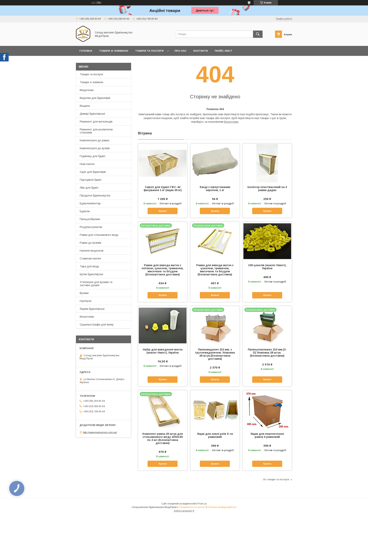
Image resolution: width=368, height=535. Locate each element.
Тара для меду (89, 266)
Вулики (84, 293)
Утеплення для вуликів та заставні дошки (96, 284)
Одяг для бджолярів (93, 171)
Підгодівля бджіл (90, 179)
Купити (163, 211)
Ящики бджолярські (92, 308)
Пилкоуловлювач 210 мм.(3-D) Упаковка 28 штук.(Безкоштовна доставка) (267, 352)
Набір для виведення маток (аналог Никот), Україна (162, 351)
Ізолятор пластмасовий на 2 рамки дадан (267, 189)
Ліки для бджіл (89, 187)
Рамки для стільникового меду (99, 234)
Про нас (180, 50)
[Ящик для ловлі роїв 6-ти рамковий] (215, 409)
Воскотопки (231, 121)
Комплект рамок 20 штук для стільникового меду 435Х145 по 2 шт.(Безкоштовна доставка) (162, 438)
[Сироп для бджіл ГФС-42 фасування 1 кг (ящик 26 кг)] (162, 163)
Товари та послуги (149, 50)
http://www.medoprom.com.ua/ (100, 432)
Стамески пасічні (90, 258)
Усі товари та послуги (276, 479)
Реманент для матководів (96, 121)
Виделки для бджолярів (95, 97)
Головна (85, 50)
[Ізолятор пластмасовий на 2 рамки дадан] (267, 163)
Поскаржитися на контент (192, 507)
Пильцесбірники (90, 219)
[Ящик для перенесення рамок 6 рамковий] (267, 409)
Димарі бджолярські (92, 113)
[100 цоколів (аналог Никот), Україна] (267, 241)
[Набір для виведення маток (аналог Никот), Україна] (162, 325)
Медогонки (87, 90)
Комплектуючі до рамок (94, 140)
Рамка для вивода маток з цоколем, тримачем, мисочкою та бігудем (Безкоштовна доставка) (214, 270)
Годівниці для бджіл (92, 156)
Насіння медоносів (92, 250)
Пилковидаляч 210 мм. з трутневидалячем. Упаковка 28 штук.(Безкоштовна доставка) (215, 354)
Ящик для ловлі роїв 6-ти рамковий (215, 435)
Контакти (200, 50)
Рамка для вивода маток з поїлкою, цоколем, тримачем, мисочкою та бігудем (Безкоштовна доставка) (162, 270)
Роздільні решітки (91, 227)
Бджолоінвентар (90, 203)
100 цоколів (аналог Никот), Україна (267, 267)
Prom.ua (202, 503)
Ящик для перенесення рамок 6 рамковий (267, 435)
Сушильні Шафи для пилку (97, 324)
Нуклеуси (85, 300)
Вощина (85, 105)
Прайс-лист (223, 50)
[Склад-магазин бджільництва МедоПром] (83, 40)
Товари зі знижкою (113, 50)
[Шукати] (258, 34)
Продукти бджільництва (95, 195)
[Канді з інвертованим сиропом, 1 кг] (215, 163)
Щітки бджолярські (91, 274)
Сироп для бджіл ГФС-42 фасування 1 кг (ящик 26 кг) (163, 189)
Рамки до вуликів (90, 242)
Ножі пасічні (87, 164)
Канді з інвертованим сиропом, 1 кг (215, 189)
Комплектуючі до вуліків (95, 148)
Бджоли (85, 211)
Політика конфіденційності (222, 507)
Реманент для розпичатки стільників (96, 131)
